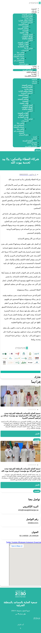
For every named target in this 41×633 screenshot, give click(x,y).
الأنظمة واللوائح (27, 38)
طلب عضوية (24, 32)
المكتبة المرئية (28, 70)
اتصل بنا (34, 74)
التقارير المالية (23, 44)
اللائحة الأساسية (27, 16)
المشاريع (33, 68)
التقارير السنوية (23, 42)
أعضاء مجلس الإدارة (26, 20)
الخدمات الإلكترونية (30, 76)
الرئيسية (33, 9)
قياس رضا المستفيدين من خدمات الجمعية (19, 54)
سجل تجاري (28, 18)
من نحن (34, 11)
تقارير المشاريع (23, 46)
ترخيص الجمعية (27, 14)
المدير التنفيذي (27, 34)
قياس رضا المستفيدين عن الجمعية (19, 60)
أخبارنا (34, 66)
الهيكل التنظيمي (27, 36)
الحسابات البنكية (31, 72)
